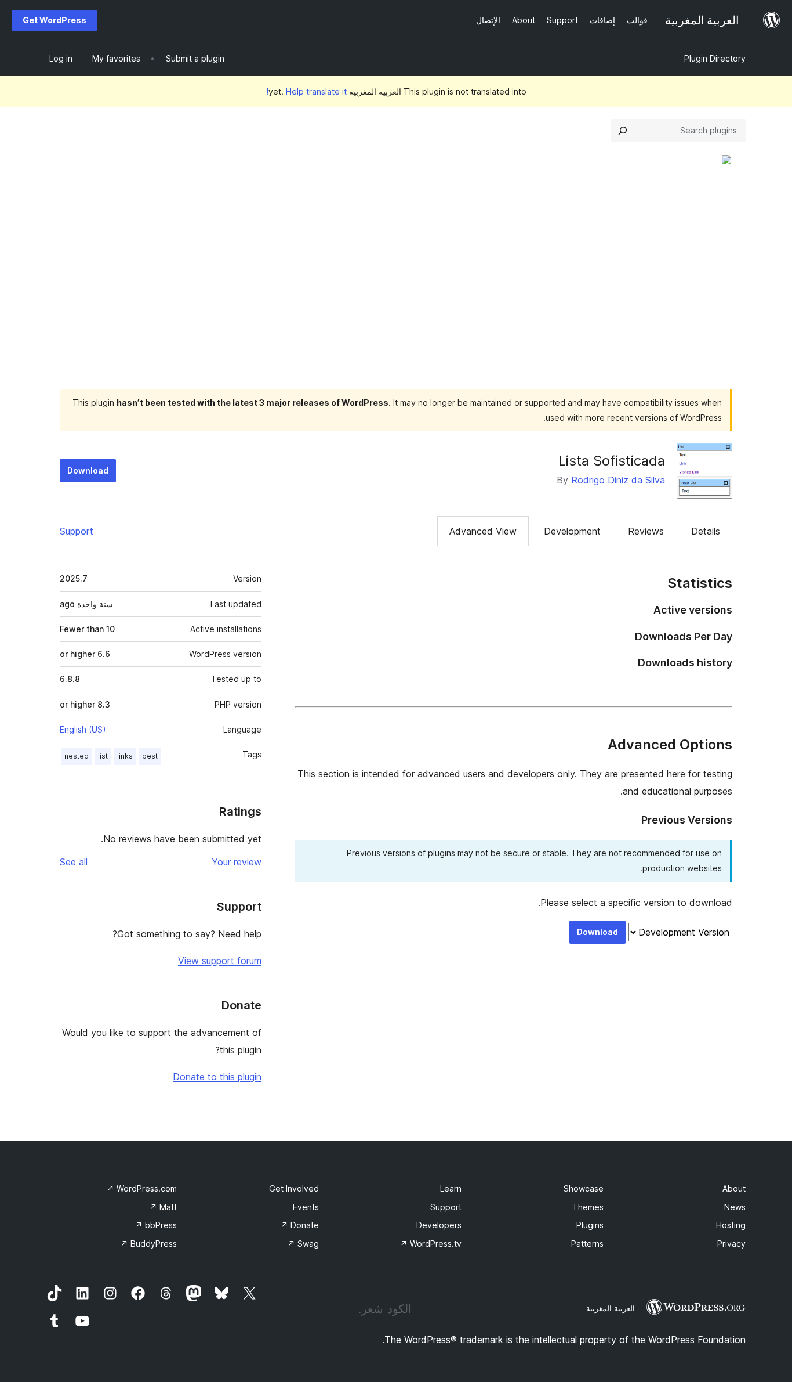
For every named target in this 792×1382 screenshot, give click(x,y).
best (150, 756)
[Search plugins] (622, 130)
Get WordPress (54, 20)
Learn (451, 1188)
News (735, 1207)
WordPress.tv (431, 1244)
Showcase (584, 1188)
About (734, 1188)
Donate (300, 1225)
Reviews (646, 531)
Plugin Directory (715, 58)
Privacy (731, 1244)
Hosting (731, 1225)
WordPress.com (142, 1188)
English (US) (83, 729)
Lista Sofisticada (611, 460)
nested (76, 756)
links (125, 756)
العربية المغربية (610, 1308)
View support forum (219, 960)
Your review (236, 862)
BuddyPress (149, 1244)
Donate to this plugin (217, 1076)
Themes (588, 1207)
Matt (163, 1207)
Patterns (587, 1244)
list (103, 756)
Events (306, 1207)
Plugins (590, 1225)
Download (87, 470)
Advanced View (483, 531)
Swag (303, 1244)
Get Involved (294, 1188)
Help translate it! (306, 91)
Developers (439, 1225)
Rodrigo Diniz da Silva (618, 480)
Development (572, 531)
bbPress (156, 1225)
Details (705, 531)
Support (76, 531)
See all (74, 862)
